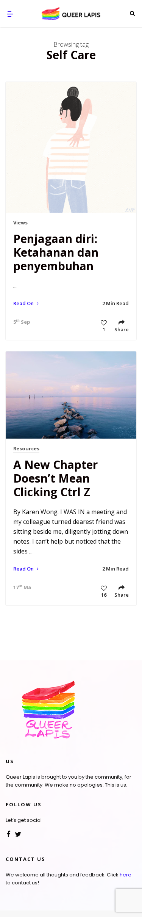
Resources (26, 448)
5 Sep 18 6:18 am (20, 322)
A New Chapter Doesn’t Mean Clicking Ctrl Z (55, 478)
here (125, 874)
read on (24, 303)
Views (20, 222)
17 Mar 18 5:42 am (20, 587)
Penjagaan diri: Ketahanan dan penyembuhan (55, 252)
